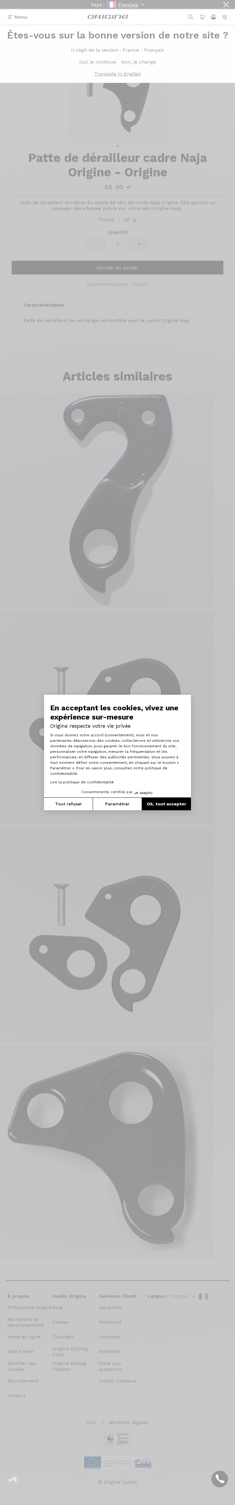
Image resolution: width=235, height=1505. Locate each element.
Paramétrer (117, 803)
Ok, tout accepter (166, 803)
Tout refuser (68, 803)
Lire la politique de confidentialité (82, 782)
